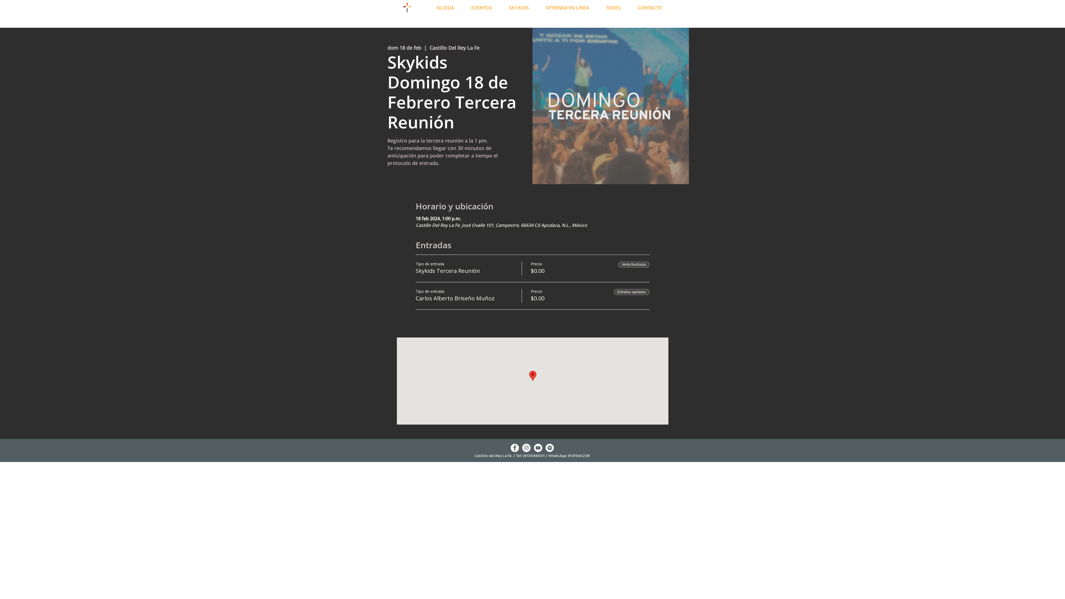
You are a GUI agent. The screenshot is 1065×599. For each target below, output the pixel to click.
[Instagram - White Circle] (526, 448)
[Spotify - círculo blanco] (550, 448)
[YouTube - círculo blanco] (538, 448)
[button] (450, 8)
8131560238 (579, 456)
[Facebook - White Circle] (515, 448)
